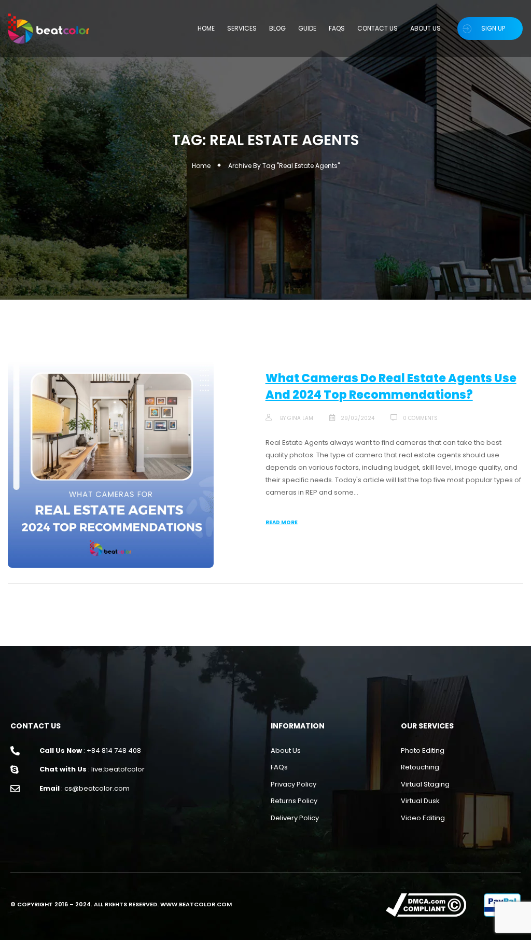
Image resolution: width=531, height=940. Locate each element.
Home (201, 165)
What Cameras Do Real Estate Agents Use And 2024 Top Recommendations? (391, 386)
